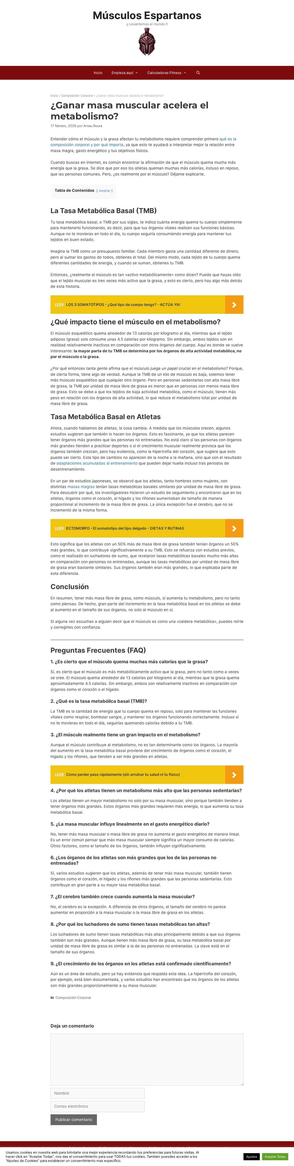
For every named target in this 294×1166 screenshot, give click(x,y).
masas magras (81, 486)
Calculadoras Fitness (164, 73)
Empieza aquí (122, 73)
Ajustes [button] (251, 1156)
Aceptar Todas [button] (275, 1156)
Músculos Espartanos (147, 15)
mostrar (104, 190)
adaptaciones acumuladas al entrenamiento (97, 463)
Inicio (98, 73)
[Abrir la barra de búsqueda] (198, 73)
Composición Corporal (77, 95)
